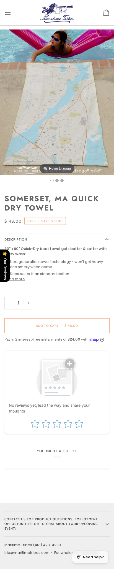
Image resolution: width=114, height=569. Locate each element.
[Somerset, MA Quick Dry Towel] (52, 180)
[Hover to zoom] (57, 102)
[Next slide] (108, 99)
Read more (14, 279)
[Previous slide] (5, 99)
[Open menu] (12, 12)
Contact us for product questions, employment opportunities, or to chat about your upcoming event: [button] (51, 523)
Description (15, 239)
